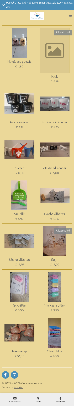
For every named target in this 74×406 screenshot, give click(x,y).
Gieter (19, 168)
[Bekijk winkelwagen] (70, 16)
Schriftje (19, 306)
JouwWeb (18, 387)
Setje (54, 260)
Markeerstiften (54, 306)
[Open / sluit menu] (4, 16)
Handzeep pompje (19, 62)
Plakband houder (55, 168)
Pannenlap (19, 351)
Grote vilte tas (54, 214)
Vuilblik (19, 214)
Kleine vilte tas (19, 260)
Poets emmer (19, 122)
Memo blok (54, 351)
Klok (54, 77)
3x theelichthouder (55, 122)
